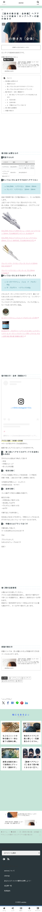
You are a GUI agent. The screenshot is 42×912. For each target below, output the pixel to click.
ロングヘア (26, 678)
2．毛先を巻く (11, 99)
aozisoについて (9, 871)
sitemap (7, 876)
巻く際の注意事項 (11, 107)
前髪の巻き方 (9, 110)
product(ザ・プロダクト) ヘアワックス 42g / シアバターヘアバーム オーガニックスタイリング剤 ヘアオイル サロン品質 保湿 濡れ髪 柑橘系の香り (20, 333)
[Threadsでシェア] (16, 694)
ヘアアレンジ (15, 678)
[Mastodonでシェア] (16, 688)
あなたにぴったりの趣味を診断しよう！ (18, 881)
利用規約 (7, 891)
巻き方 (20, 681)
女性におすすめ (9, 681)
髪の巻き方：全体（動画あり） (15, 92)
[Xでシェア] (7, 688)
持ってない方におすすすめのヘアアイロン (20, 86)
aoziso (21, 3)
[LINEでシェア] (35, 694)
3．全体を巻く (11, 102)
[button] (37, 509)
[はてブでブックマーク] (25, 694)
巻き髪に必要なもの (11, 81)
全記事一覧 (8, 886)
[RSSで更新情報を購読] (8, 859)
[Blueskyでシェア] (25, 688)
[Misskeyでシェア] (35, 688)
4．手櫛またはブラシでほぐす (16, 105)
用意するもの (11, 83)
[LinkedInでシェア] (21, 701)
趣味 (5, 678)
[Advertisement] (21, 131)
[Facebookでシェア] (7, 694)
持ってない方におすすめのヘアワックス (19, 89)
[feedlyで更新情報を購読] (4, 859)
